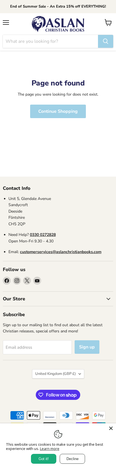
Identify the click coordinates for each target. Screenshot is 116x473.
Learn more (49, 448)
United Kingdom (55, 373)
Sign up (87, 347)
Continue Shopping (58, 111)
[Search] (105, 41)
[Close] (111, 428)
